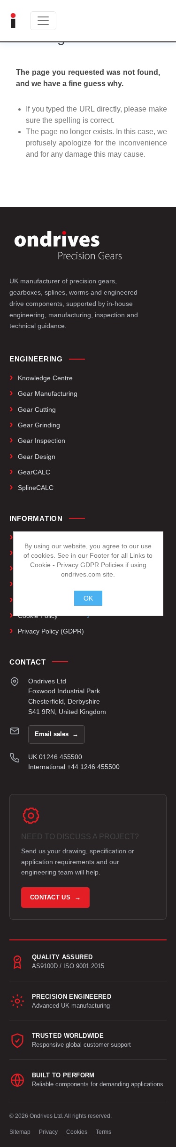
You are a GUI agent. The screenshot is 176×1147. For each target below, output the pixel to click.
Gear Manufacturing (47, 393)
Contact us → (55, 897)
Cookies (76, 1132)
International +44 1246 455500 (74, 766)
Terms (103, 1132)
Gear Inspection (41, 440)
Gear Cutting (37, 409)
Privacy (48, 1132)
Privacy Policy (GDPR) (51, 631)
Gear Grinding (39, 425)
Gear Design (36, 456)
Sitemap (20, 1132)
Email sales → (56, 734)
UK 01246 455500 (55, 757)
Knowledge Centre (45, 378)
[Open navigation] (43, 20)
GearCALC (34, 472)
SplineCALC (36, 487)
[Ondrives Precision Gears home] (68, 245)
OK (88, 598)
